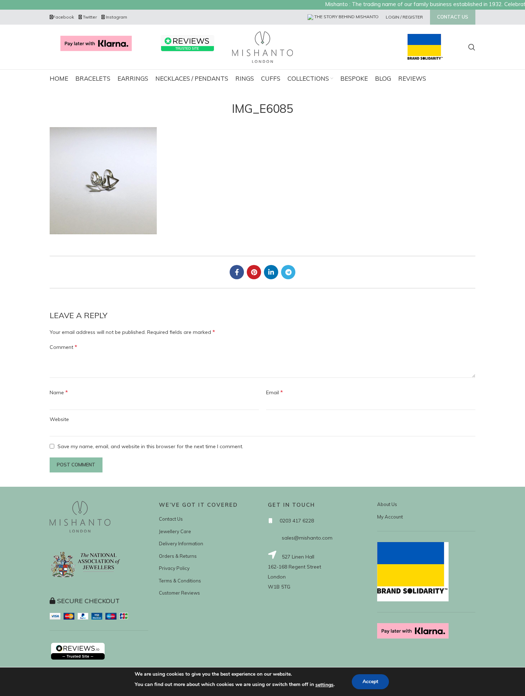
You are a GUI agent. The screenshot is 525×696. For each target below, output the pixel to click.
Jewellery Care (175, 531)
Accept (370, 681)
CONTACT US (452, 17)
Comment (63, 346)
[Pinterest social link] (254, 272)
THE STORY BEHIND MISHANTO (346, 16)
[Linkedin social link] (271, 272)
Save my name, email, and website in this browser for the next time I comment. (150, 446)
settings (324, 684)
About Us (387, 504)
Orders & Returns (178, 556)
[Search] (472, 47)
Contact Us (171, 519)
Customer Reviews (179, 593)
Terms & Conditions (180, 581)
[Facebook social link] (237, 272)
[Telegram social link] (288, 272)
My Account (390, 517)
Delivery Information (181, 543)
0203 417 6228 (297, 520)
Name (59, 392)
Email (274, 392)
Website (59, 419)
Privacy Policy (174, 568)
